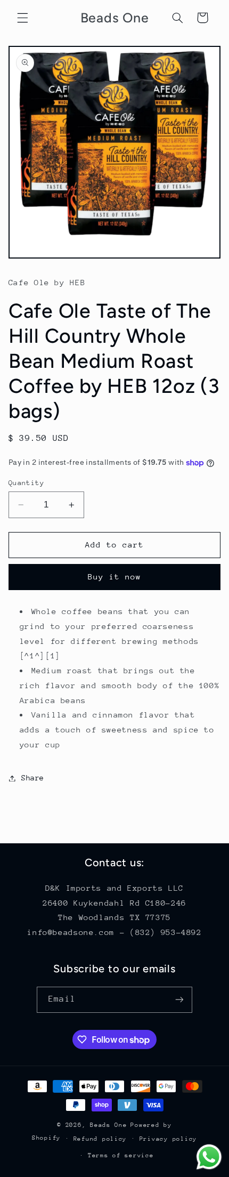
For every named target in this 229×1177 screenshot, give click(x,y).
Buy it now (115, 576)
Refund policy (100, 1138)
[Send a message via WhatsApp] (209, 1157)
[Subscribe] (179, 1000)
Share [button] (32, 777)
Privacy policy (168, 1138)
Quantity (26, 483)
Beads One (108, 1125)
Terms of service (121, 1155)
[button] (22, 17)
